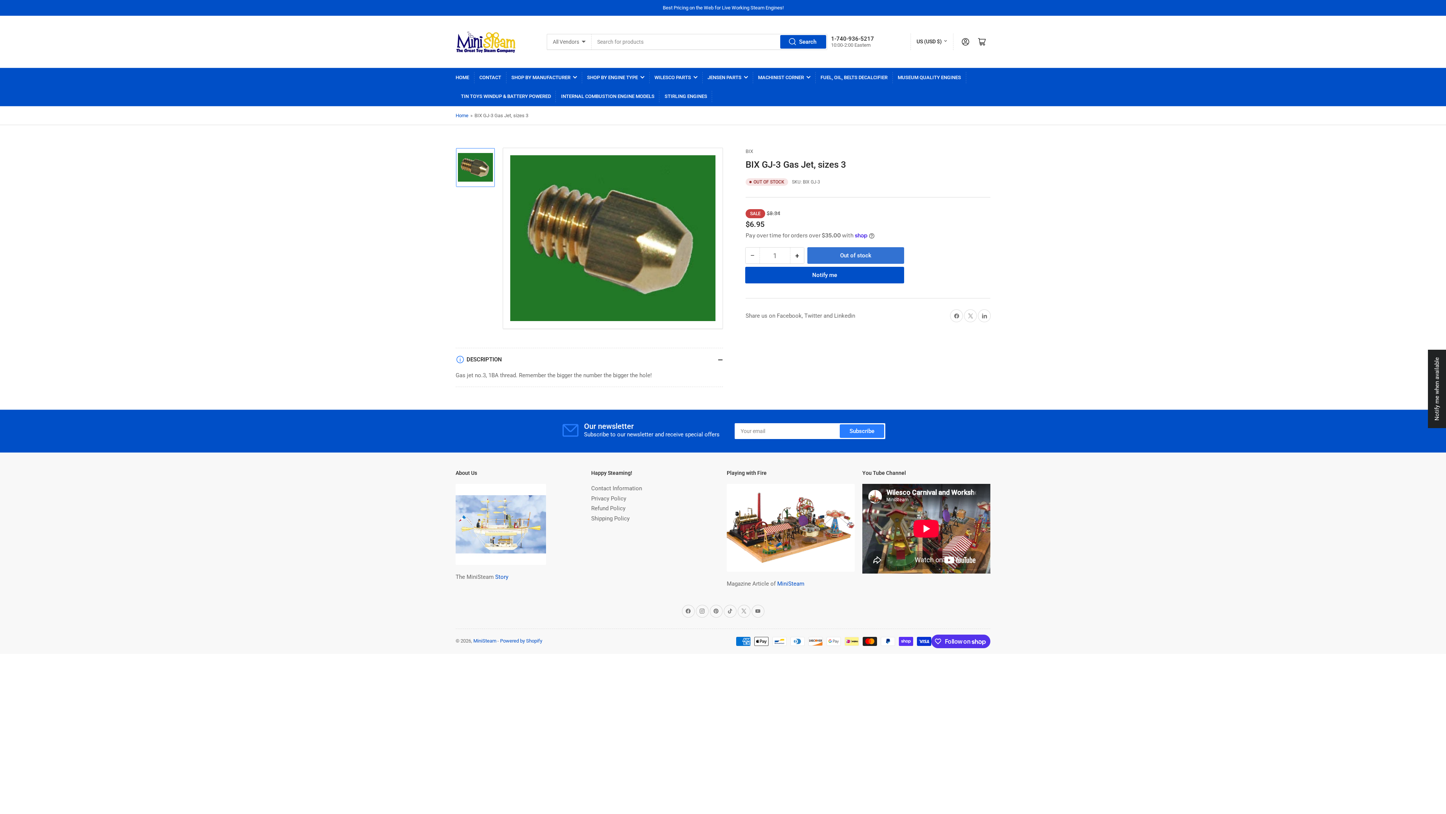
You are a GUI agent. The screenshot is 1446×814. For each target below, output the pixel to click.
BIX (749, 151)
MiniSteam (790, 583)
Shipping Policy (610, 518)
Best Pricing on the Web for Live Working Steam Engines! (723, 8)
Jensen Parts (724, 77)
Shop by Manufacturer (540, 77)
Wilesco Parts (672, 77)
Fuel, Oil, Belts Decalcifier (854, 77)
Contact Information (616, 488)
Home (462, 77)
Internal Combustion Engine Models (607, 96)
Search (807, 41)
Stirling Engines (686, 96)
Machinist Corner (781, 77)
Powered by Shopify (521, 641)
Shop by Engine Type (612, 77)
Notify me (824, 275)
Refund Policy (608, 508)
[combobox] (709, 42)
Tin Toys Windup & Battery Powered (506, 96)
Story (501, 577)
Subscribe (862, 431)
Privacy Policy (608, 498)
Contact (490, 77)
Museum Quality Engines (929, 77)
